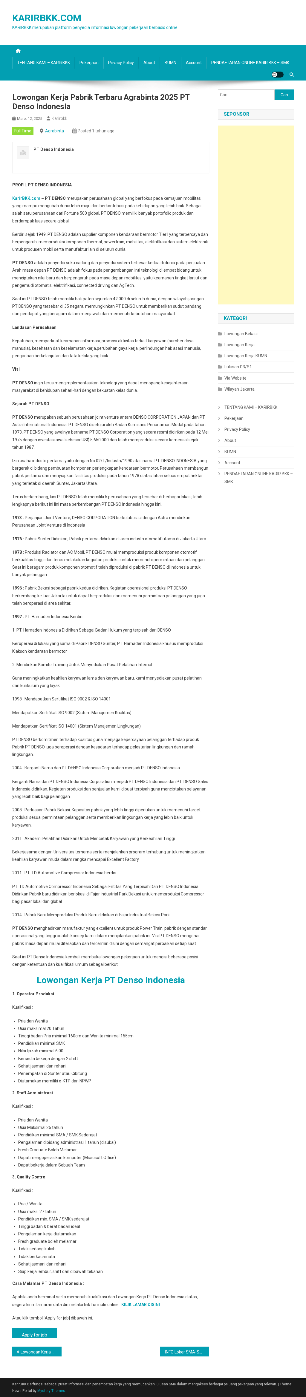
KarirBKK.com (26, 198)
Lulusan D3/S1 (238, 366)
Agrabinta (54, 131)
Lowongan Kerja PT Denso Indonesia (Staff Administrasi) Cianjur (41, 1352)
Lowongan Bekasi (241, 333)
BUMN (170, 62)
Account (194, 62)
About (149, 62)
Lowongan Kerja (239, 344)
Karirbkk (59, 118)
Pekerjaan (89, 62)
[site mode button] (278, 75)
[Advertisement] (256, 215)
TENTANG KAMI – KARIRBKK (43, 62)
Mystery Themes (51, 1391)
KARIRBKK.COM (46, 18)
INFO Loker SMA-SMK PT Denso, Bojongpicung (187, 1352)
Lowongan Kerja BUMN (245, 355)
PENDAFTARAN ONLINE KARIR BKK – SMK (250, 62)
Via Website (235, 378)
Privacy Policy (121, 62)
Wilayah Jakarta (239, 389)
